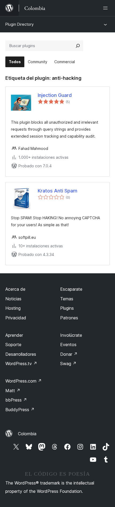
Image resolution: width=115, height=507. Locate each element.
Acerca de (15, 289)
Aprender (14, 335)
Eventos (68, 344)
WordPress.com (23, 381)
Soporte (13, 344)
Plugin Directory (19, 24)
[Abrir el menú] (106, 8)
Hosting (13, 308)
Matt (12, 390)
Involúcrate (71, 335)
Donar (69, 354)
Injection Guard (55, 95)
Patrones (69, 317)
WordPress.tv (21, 363)
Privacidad (15, 317)
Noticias (13, 298)
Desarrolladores (20, 354)
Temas (66, 298)
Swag (68, 363)
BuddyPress (19, 409)
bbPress (16, 400)
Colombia (27, 433)
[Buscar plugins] (77, 45)
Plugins (67, 308)
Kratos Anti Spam (57, 191)
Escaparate (71, 289)
